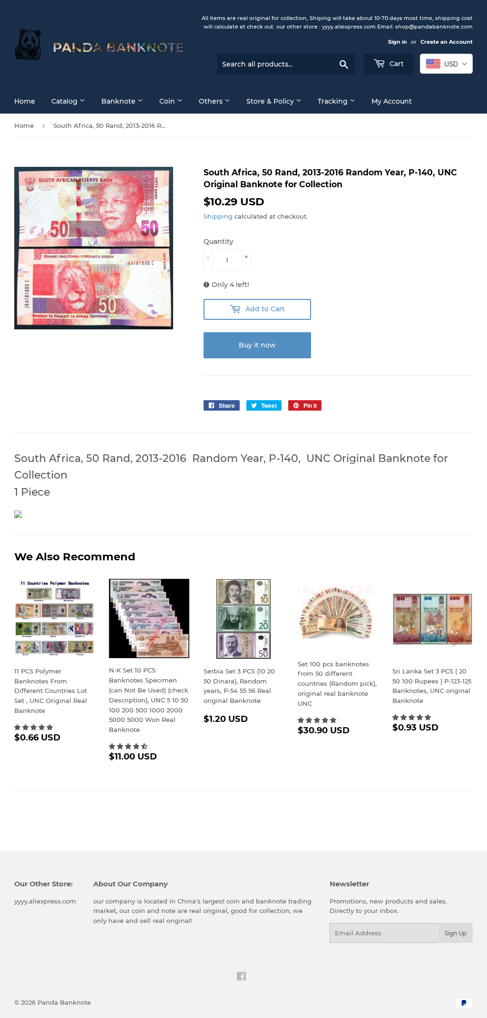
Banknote (119, 101)
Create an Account (446, 41)
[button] (34, 727)
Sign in (397, 41)
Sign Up (456, 933)
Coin (168, 101)
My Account (391, 101)
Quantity (219, 241)
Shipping (218, 216)
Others (211, 101)
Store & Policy (271, 101)
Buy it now (257, 345)
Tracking (334, 101)
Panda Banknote (64, 1002)
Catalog (65, 101)
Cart (396, 63)
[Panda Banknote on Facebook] (241, 977)
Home (24, 101)
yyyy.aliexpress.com (45, 901)
